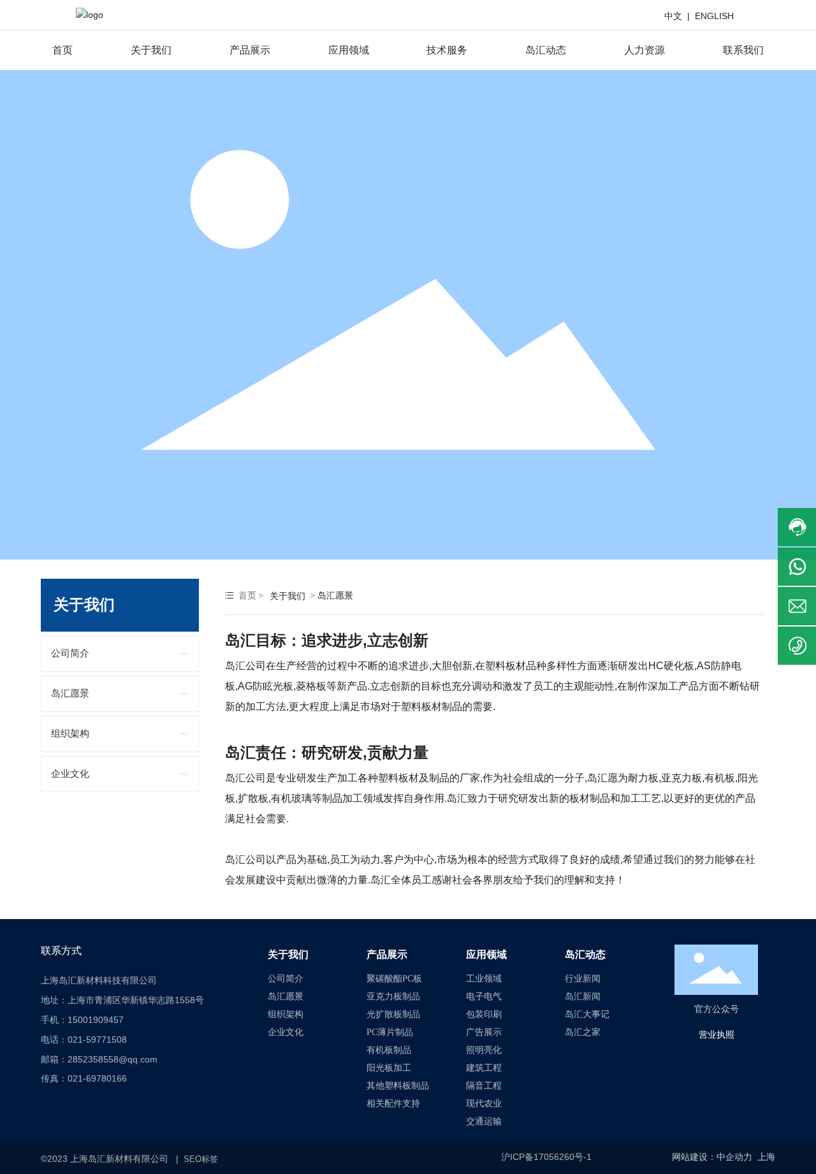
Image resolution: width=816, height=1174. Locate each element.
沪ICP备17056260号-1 (546, 1157)
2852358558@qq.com (112, 1059)
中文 (675, 16)
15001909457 (96, 1020)
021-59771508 (97, 1039)
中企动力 (734, 1157)
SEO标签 (201, 1159)
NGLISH (717, 16)
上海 (766, 1157)
